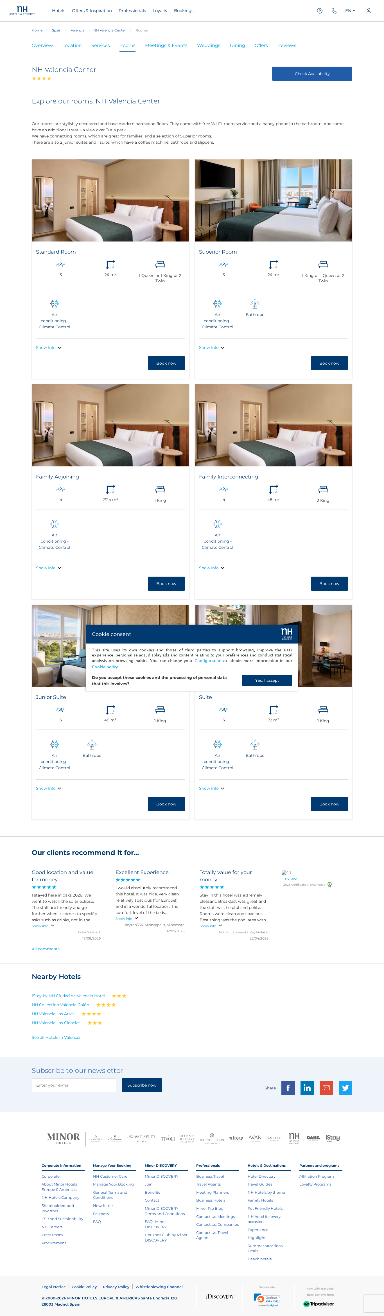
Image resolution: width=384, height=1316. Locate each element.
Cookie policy (105, 667)
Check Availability (312, 73)
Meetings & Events (166, 45)
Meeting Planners (212, 1192)
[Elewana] (115, 1139)
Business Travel (210, 1176)
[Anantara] (96, 1139)
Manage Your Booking (113, 1184)
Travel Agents (208, 1184)
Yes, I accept (267, 680)
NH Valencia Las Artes (53, 1013)
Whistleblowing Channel (159, 1287)
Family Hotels (260, 1200)
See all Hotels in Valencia (56, 1037)
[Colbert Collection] (275, 1139)
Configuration (208, 661)
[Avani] (255, 1139)
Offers (261, 45)
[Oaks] (313, 1139)
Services (100, 45)
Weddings (208, 45)
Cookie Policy (84, 1287)
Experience (258, 1229)
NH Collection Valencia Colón (60, 1004)
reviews (290, 878)
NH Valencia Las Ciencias (56, 1022)
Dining (237, 45)
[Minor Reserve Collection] (187, 1139)
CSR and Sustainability (62, 1218)
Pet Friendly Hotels (265, 1208)
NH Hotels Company (60, 1197)
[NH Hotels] (294, 1139)
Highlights (257, 1237)
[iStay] (333, 1139)
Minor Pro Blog (209, 1208)
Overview (42, 45)
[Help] (320, 10)
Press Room (52, 1235)
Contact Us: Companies (217, 1224)
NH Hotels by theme (266, 1192)
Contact (152, 1200)
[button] (267, 1300)
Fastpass (101, 1213)
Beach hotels (260, 1259)
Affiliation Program (316, 1176)
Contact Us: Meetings (215, 1216)
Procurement (54, 1243)
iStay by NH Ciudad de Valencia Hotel (68, 995)
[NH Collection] (212, 1139)
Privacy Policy (116, 1287)
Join (149, 1184)
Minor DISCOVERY (161, 1176)
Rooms (127, 45)
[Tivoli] (168, 1139)
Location (72, 45)
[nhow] (236, 1139)
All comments (46, 948)
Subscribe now (141, 1085)
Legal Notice (54, 1287)
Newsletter (103, 1205)
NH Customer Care (110, 1176)
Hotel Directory (261, 1176)
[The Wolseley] (141, 1139)
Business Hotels (210, 1200)
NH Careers (52, 1227)
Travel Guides (260, 1184)
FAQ (97, 1221)
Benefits (152, 1192)
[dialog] (192, 658)
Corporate (51, 1176)
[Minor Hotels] (63, 1139)
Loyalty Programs (315, 1184)
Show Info (46, 347)
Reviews (286, 45)
